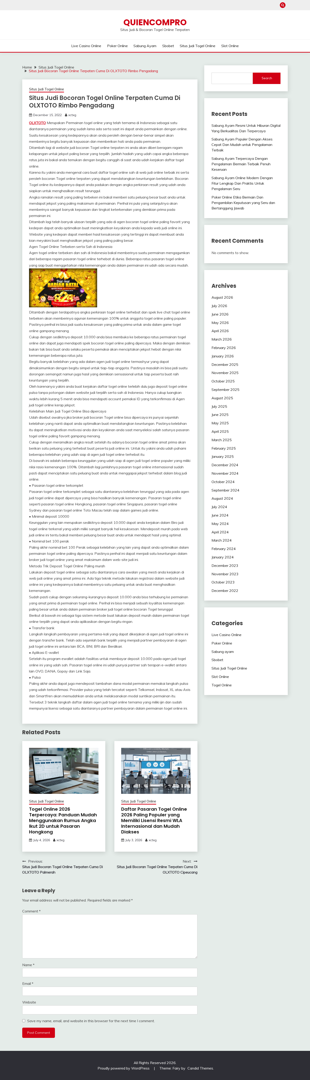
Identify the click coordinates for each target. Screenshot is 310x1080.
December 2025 (225, 364)
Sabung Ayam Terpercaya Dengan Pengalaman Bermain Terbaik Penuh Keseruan (241, 164)
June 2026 (220, 314)
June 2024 (220, 515)
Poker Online (117, 45)
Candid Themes (200, 1068)
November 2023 (225, 574)
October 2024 (223, 481)
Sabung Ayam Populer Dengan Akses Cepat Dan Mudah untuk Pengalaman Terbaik (242, 144)
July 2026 (219, 305)
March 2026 (222, 339)
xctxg (72, 115)
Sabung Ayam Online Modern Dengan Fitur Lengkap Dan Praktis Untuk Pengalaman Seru (242, 183)
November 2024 (225, 473)
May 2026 (220, 322)
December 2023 (225, 565)
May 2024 (220, 523)
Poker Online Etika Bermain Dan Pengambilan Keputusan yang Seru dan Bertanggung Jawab (243, 202)
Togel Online (222, 685)
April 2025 (220, 431)
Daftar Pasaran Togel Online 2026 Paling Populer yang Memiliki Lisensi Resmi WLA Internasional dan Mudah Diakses (154, 820)
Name (28, 965)
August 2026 (222, 297)
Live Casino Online (86, 45)
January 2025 (223, 456)
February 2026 (224, 347)
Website (29, 1002)
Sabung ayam (144, 45)
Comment (31, 911)
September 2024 (225, 490)
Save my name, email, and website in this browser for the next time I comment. (91, 1021)
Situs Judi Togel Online (197, 45)
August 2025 (222, 398)
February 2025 (224, 448)
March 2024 (222, 540)
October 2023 (223, 582)
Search (267, 78)
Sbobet (168, 45)
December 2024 (225, 465)
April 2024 (220, 532)
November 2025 (225, 372)
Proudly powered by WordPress (124, 1068)
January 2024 (223, 557)
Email (27, 983)
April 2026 (220, 331)
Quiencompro (155, 22)
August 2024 (222, 498)
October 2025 (223, 381)
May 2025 (220, 423)
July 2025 (219, 406)
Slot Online (230, 45)
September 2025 (225, 389)
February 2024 (224, 548)
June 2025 (220, 414)
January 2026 (223, 356)
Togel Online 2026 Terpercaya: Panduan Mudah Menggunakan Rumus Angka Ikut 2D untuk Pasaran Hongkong (63, 820)
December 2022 (225, 590)
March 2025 (222, 440)
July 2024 (219, 506)
